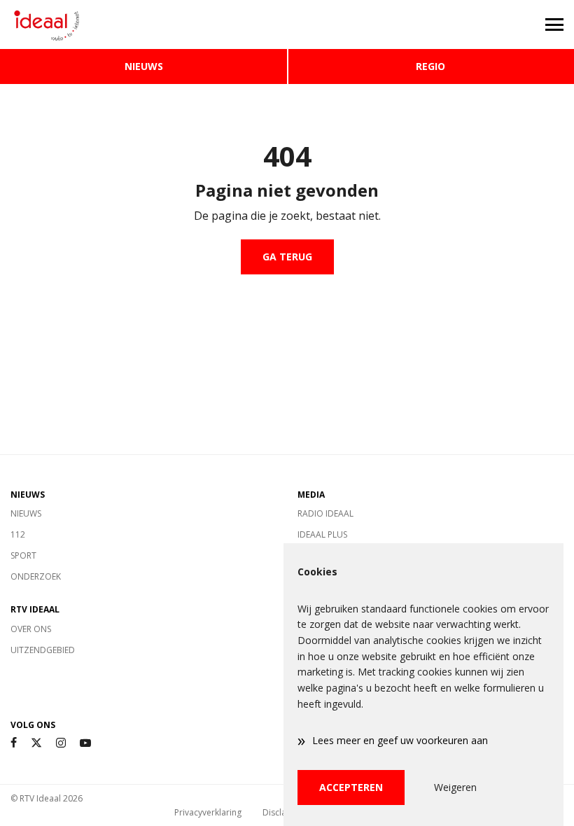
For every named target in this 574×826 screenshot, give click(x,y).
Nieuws (144, 66)
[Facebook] (13, 743)
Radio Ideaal (326, 513)
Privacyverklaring (207, 812)
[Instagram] (61, 743)
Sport (23, 555)
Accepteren (351, 787)
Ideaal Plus (322, 534)
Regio (430, 66)
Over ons (30, 629)
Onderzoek (35, 576)
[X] (36, 743)
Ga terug (287, 256)
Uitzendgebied (42, 650)
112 (17, 534)
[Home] (143, 24)
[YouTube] (85, 743)
